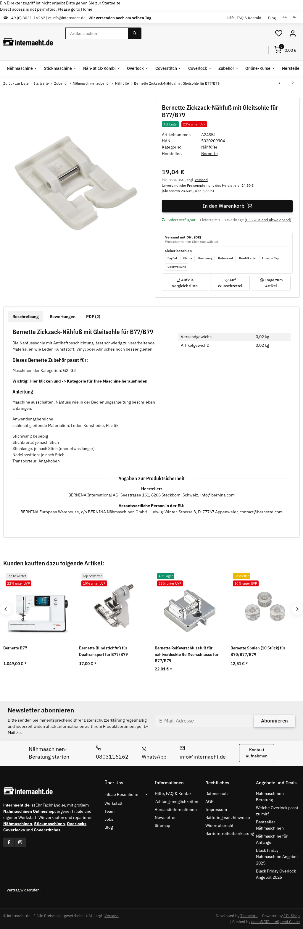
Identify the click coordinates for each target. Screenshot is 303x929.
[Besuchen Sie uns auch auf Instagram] (20, 842)
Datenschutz (217, 793)
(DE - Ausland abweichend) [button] (268, 219)
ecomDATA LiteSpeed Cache (275, 921)
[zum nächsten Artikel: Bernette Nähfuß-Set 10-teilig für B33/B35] (293, 83)
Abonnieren (274, 720)
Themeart (249, 915)
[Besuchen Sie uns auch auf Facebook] (9, 842)
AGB (209, 801)
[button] (279, 33)
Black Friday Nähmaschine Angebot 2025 (277, 856)
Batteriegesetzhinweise (227, 817)
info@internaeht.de (203, 756)
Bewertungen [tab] (62, 316)
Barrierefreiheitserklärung (229, 833)
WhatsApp (154, 756)
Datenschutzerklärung (104, 720)
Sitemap (162, 825)
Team (109, 811)
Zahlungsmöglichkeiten (176, 801)
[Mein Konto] (293, 33)
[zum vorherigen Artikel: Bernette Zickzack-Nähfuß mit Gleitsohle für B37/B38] (279, 83)
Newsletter (165, 817)
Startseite (111, 3)
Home (86, 9)
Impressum (216, 809)
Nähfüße (209, 147)
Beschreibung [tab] (25, 316)
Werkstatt (113, 803)
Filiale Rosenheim (121, 794)
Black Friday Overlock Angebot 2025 (276, 874)
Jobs (108, 819)
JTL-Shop (291, 915)
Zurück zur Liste (16, 83)
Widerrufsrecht (219, 825)
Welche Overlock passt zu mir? (277, 811)
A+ (284, 17)
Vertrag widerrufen (23, 890)
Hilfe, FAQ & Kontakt (244, 17)
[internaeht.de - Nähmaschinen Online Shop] (28, 41)
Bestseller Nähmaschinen (270, 825)
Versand (201, 179)
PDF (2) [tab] (93, 316)
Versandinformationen (176, 809)
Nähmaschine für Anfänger (272, 839)
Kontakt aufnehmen (256, 753)
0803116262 (112, 756)
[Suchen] (134, 33)
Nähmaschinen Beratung (270, 796)
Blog (272, 17)
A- (294, 17)
